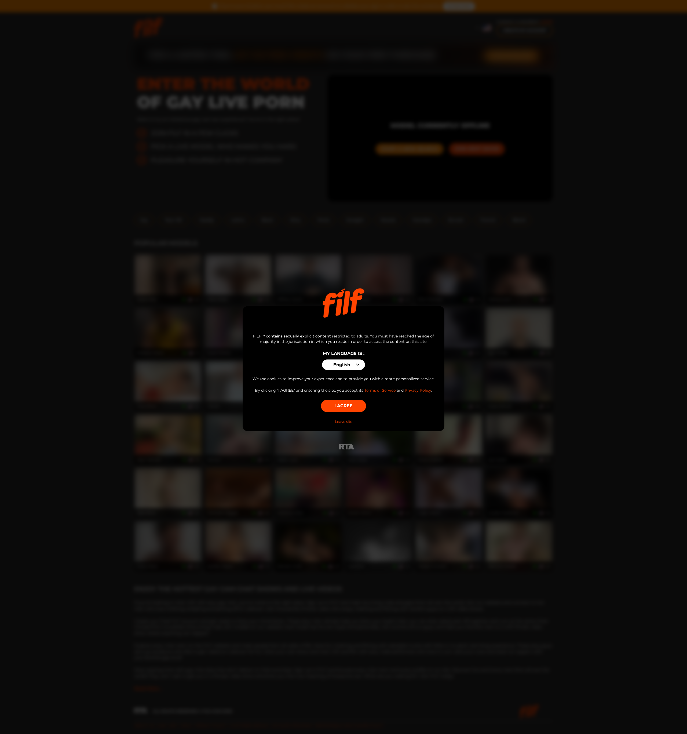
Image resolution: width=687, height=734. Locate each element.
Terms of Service (380, 390)
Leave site (343, 421)
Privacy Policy (418, 390)
